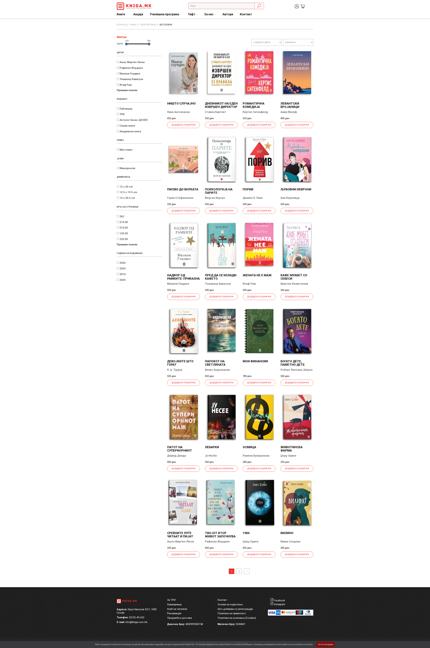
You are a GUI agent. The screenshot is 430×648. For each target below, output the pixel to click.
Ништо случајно (181, 103)
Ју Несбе (211, 455)
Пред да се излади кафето (220, 276)
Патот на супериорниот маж (179, 450)
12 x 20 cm (126, 186)
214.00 (124, 222)
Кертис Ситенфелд (255, 112)
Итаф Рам (126, 84)
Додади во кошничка (183, 125)
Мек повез (126, 149)
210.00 (124, 227)
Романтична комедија (253, 105)
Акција (138, 14)
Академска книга (130, 131)
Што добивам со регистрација (235, 609)
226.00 (124, 239)
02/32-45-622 (136, 617)
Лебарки (212, 447)
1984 (246, 533)
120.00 (124, 233)
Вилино (287, 533)
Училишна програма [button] (165, 14)
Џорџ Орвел (288, 455)
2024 (123, 268)
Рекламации (174, 613)
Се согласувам (325, 644)
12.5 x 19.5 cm (128, 192)
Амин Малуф (289, 112)
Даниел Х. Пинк (253, 197)
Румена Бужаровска (256, 455)
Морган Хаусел (215, 197)
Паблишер (126, 108)
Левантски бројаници (290, 105)
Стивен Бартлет (215, 112)
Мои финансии (255, 361)
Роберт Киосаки (291, 369)
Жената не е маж (257, 275)
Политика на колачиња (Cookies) (237, 617)
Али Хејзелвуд (290, 197)
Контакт (246, 14)
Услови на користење (230, 604)
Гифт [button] (192, 14)
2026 (123, 262)
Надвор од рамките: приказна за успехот (183, 278)
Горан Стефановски (180, 197)
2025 (123, 279)
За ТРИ (171, 599)
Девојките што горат (180, 362)
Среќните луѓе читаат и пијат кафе (180, 536)
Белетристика (148, 25)
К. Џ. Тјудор (174, 369)
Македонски (127, 168)
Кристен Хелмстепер (294, 283)
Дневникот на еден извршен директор (221, 105)
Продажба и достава (179, 617)
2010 (123, 274)
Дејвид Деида (176, 455)
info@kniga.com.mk (136, 622)
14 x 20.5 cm (127, 197)
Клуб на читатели (177, 609)
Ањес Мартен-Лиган (132, 62)
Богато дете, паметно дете (293, 362)
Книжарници (174, 604)
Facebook (279, 600)
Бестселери (166, 25)
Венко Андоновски (217, 369)
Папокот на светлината (215, 362)
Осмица (249, 447)
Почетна (121, 25)
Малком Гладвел (130, 73)
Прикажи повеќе (127, 90)
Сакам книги (127, 125)
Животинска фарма (292, 448)
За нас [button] (209, 14)
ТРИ (122, 114)
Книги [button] (121, 14)
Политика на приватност (232, 613)
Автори (228, 14)
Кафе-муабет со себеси (294, 276)
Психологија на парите (218, 191)
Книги (133, 25)
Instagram (279, 604)
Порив (248, 189)
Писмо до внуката (182, 189)
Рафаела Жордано (131, 67)
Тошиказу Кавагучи (131, 79)
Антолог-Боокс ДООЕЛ (133, 120)
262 (122, 216)
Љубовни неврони (296, 189)
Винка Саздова (290, 541)
